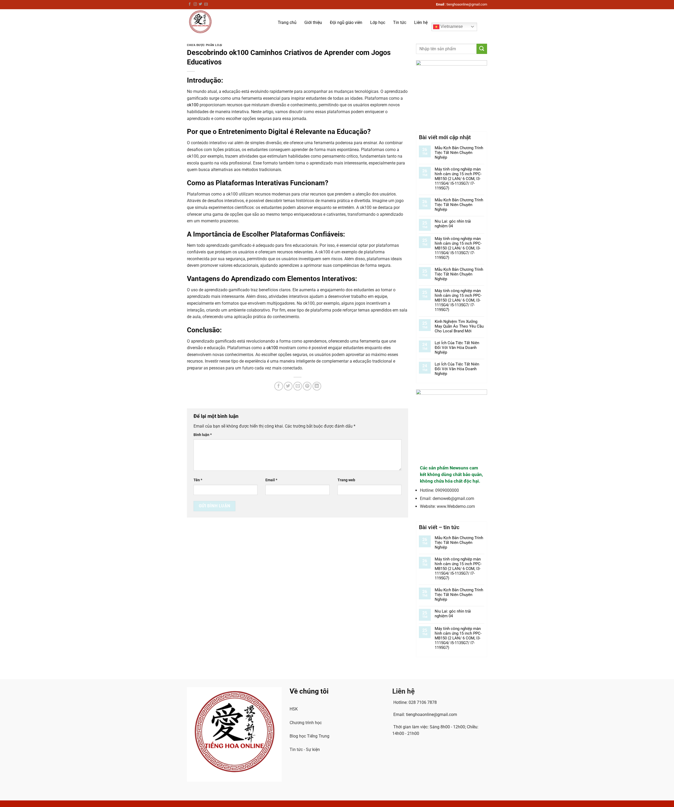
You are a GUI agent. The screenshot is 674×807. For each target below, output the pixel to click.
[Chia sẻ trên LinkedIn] (317, 386)
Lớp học (377, 22)
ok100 (193, 104)
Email (271, 480)
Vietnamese (451, 26)
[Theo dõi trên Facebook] (189, 4)
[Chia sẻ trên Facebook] (278, 386)
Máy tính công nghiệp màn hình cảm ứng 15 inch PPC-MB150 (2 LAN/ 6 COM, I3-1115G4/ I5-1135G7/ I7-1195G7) (458, 179)
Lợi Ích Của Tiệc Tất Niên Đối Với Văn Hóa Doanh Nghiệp (457, 347)
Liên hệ (421, 22)
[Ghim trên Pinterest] (307, 386)
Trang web (346, 480)
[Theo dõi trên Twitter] (200, 4)
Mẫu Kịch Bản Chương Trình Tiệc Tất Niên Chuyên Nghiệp (459, 153)
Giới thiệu (313, 22)
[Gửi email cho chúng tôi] (206, 4)
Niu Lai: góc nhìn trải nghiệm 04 (453, 223)
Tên (198, 480)
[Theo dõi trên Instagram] (195, 4)
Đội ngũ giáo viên (346, 22)
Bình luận (203, 435)
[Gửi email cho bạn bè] (297, 386)
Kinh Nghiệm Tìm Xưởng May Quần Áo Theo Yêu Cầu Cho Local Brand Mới (459, 326)
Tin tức (399, 22)
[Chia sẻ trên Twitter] (288, 386)
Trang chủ (287, 22)
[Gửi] (482, 49)
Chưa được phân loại (204, 45)
